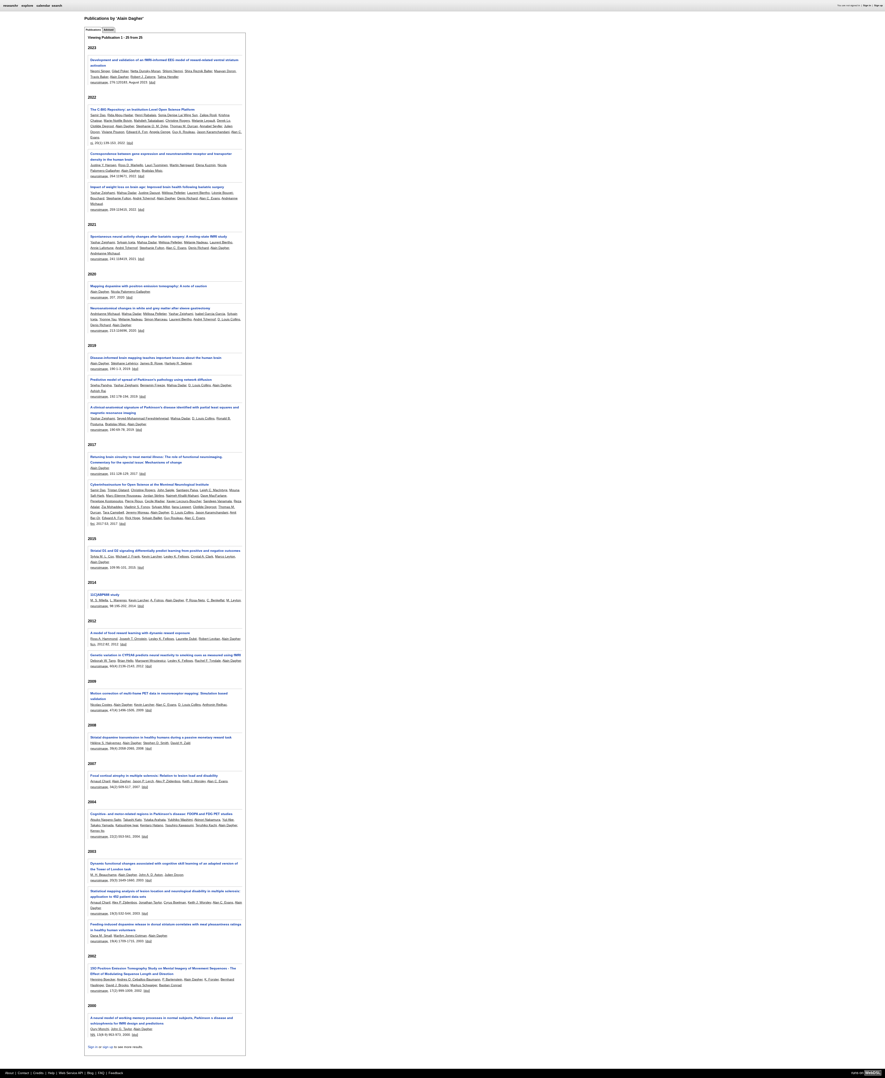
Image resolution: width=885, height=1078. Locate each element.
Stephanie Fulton (118, 198)
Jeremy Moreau (137, 512)
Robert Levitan (209, 639)
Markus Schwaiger (143, 985)
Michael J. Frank (128, 556)
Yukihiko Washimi (180, 819)
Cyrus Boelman (175, 902)
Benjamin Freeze (152, 385)
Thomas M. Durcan (184, 126)
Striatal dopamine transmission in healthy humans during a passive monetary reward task (161, 737)
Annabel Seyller (211, 126)
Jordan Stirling (153, 495)
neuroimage (99, 82)
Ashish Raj (98, 391)
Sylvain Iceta (126, 242)
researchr (10, 5)
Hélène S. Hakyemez (105, 743)
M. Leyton (233, 600)
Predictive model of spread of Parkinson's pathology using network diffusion (151, 379)
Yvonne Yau (108, 319)
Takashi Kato (132, 819)
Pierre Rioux (134, 501)
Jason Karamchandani (213, 132)
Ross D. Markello (130, 165)
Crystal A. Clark (202, 556)
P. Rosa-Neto (195, 600)
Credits (38, 1073)
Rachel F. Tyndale (208, 660)
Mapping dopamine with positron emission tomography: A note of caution (148, 286)
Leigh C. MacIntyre (213, 490)
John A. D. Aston (151, 875)
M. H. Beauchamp (103, 875)
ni (91, 143)
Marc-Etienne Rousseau (123, 495)
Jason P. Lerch (143, 781)
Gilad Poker (120, 71)
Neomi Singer (100, 71)
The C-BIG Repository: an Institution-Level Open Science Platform (142, 109)
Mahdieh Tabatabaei (149, 120)
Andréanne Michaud (105, 253)
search (57, 5)
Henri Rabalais (145, 115)
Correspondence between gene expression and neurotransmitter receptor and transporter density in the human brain (161, 156)
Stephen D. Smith (156, 743)
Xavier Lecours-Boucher (183, 501)
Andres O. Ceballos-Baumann (138, 979)
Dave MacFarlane (214, 495)
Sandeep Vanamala (217, 501)
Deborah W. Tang (103, 660)
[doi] (152, 82)
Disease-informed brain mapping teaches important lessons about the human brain (155, 358)
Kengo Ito (97, 831)
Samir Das (98, 115)
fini (92, 524)
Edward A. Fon (137, 132)
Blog (90, 1073)
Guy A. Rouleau (183, 132)
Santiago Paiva (187, 490)
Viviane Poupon (113, 132)
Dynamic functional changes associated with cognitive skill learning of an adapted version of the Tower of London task (164, 866)
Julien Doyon (174, 875)
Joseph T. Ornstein (133, 639)
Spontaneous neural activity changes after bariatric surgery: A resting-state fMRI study (158, 236)
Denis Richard (187, 198)
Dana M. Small (101, 935)
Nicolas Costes (101, 704)
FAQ (101, 1073)
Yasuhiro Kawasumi (179, 825)
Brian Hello (125, 660)
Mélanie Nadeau (196, 242)
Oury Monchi (99, 1029)
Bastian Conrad (170, 985)
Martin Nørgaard (182, 165)
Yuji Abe (228, 819)
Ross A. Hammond (104, 639)
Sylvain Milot (161, 507)
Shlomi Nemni (172, 71)
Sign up (878, 5)
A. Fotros (157, 600)
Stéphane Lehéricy (124, 363)
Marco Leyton (225, 556)
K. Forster (211, 979)
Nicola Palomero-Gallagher (130, 291)
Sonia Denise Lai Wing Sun (178, 115)
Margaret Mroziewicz (150, 660)
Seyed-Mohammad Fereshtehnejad (143, 418)
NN (92, 1035)
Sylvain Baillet (152, 518)
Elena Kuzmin (206, 165)
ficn (92, 644)
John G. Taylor (121, 1029)
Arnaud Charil (100, 781)
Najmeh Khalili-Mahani (182, 495)
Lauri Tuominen (156, 165)
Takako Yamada (102, 825)
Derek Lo (223, 120)
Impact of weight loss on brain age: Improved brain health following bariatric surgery (157, 187)
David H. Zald (180, 743)
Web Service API (71, 1073)
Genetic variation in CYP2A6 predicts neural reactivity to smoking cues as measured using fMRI (165, 655)
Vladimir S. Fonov (137, 507)
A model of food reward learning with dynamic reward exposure (140, 633)
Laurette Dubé (186, 639)
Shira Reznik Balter (198, 71)
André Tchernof (144, 198)
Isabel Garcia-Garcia (210, 314)
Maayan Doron (225, 71)
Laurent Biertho (198, 193)
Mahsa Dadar (126, 193)
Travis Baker (99, 77)
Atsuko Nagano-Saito (105, 819)
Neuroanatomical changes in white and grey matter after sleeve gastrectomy (150, 308)
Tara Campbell (113, 512)
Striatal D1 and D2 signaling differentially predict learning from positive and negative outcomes (165, 550)
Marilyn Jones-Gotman (130, 935)
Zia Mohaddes (111, 507)
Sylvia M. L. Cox (102, 556)
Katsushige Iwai (126, 825)
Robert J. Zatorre (143, 77)
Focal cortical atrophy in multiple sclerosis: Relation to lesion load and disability (154, 775)
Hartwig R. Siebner (178, 363)
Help (51, 1073)
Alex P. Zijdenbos (168, 781)
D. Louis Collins (229, 319)
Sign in (867, 5)
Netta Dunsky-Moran (145, 71)
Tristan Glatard (118, 490)
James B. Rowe (151, 363)
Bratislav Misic (152, 170)
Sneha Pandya (101, 385)
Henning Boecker (102, 979)
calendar (43, 5)
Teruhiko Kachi (206, 825)
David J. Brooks (117, 985)
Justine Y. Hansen (103, 165)
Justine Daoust (149, 193)
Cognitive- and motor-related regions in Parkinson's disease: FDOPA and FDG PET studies (161, 814)
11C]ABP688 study (104, 595)
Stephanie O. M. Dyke (152, 126)
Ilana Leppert (181, 507)
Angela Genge (159, 132)
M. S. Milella (99, 600)
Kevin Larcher (152, 556)
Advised (109, 29)
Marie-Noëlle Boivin (118, 120)
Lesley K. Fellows (176, 556)
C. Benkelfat (215, 600)
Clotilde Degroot (102, 126)
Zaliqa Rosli (208, 115)
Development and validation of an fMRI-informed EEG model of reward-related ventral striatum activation (164, 62)
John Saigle (165, 490)
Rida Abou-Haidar (120, 115)
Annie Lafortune (102, 248)
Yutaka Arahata (155, 819)
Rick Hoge (132, 518)
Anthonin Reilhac (214, 704)
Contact (23, 1073)
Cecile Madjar (155, 501)
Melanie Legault (203, 120)
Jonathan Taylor (150, 902)
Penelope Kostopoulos (106, 501)
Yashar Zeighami (102, 193)
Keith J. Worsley (194, 781)
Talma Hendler (167, 77)
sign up (108, 1047)
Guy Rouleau (173, 518)
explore (27, 5)
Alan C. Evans (209, 198)
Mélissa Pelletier (173, 193)
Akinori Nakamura (207, 819)
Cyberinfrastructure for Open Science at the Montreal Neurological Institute (149, 484)
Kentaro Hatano (151, 825)
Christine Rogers (177, 120)
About (9, 1073)
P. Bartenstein (172, 979)
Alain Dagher (119, 77)
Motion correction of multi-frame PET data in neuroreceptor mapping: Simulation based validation (159, 696)
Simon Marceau (155, 319)
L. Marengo (118, 600)
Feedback (116, 1073)
